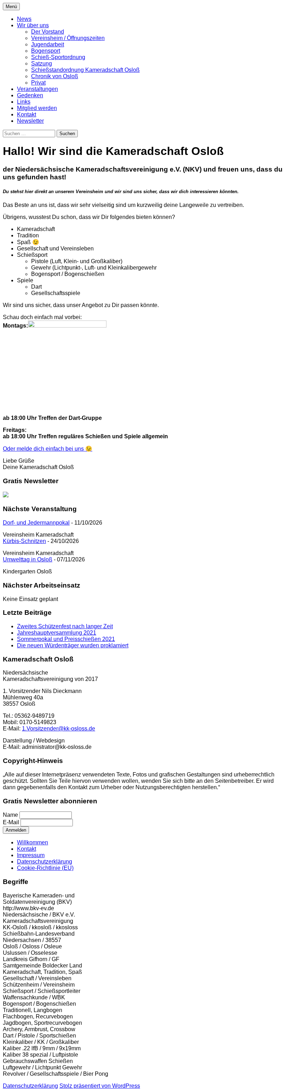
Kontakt (26, 114)
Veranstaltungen (37, 89)
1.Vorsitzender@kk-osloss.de (58, 729)
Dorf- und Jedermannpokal (36, 523)
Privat (38, 83)
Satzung (41, 63)
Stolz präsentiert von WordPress (99, 1086)
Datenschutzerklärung (44, 862)
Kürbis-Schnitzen (24, 541)
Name (10, 815)
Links (23, 102)
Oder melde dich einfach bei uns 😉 (47, 449)
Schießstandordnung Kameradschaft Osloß (85, 70)
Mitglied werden (37, 108)
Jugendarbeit (47, 44)
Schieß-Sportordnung (58, 57)
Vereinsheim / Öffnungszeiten (68, 38)
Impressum (31, 855)
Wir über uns (33, 25)
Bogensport (45, 51)
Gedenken (30, 95)
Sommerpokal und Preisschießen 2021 (66, 639)
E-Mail (11, 822)
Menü (11, 6)
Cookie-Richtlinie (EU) (45, 868)
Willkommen (32, 842)
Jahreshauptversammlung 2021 (56, 633)
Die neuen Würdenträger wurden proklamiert (72, 645)
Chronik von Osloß (54, 76)
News (24, 19)
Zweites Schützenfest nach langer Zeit (65, 626)
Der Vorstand (47, 32)
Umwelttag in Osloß (27, 559)
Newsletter (30, 121)
